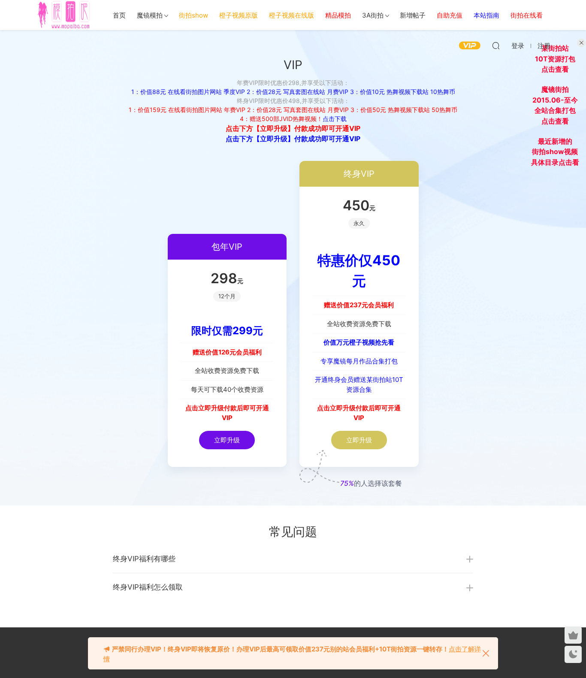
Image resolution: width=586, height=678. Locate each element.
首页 (119, 15)
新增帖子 (413, 15)
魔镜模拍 (150, 15)
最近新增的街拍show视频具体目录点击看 (555, 151)
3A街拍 (373, 15)
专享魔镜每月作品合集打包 (359, 361)
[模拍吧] (65, 15)
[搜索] (496, 45)
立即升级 (227, 440)
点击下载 (335, 118)
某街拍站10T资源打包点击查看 (555, 58)
